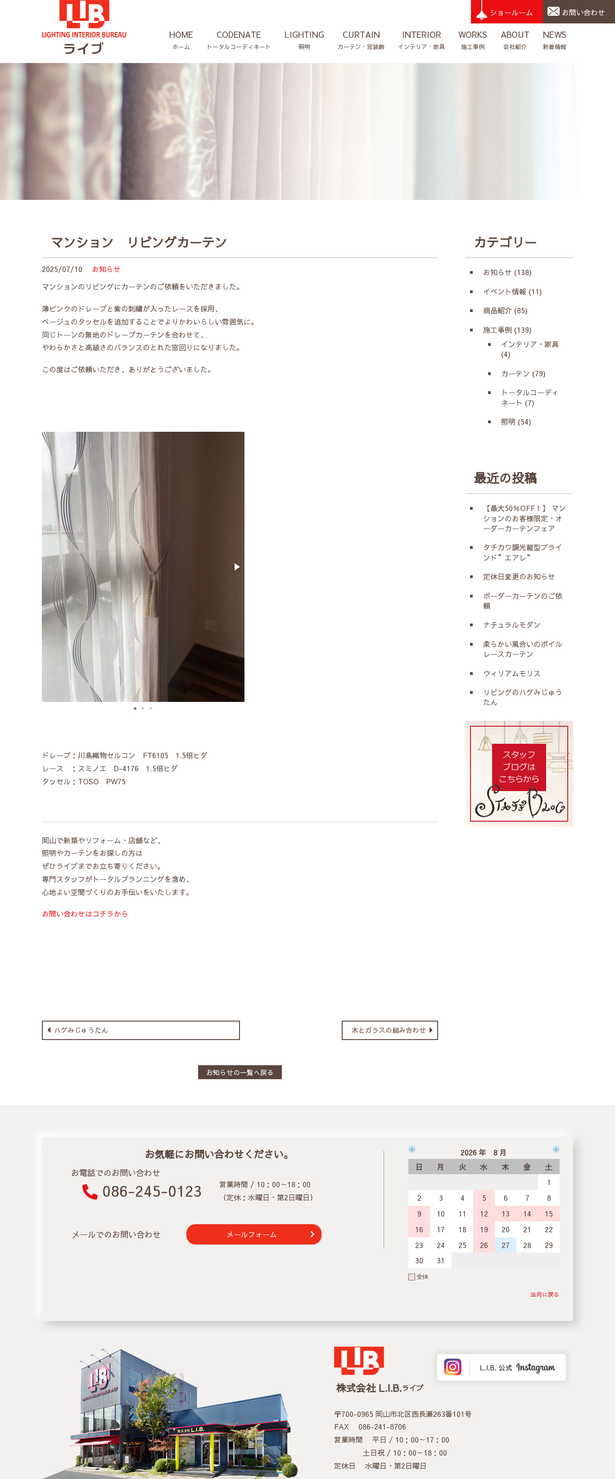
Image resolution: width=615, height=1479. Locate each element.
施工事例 (472, 40)
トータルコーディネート (239, 40)
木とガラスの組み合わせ (390, 1030)
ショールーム (511, 12)
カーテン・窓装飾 (361, 40)
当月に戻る (545, 1294)
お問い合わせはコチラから (85, 913)
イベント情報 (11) (512, 291)
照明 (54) (516, 421)
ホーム (181, 40)
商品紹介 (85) (505, 310)
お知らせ (106, 269)
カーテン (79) (523, 373)
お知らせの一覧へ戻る (240, 1072)
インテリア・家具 (421, 40)
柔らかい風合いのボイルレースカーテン (522, 649)
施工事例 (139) (507, 330)
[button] (236, 567)
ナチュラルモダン (512, 624)
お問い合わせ (583, 12)
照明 (304, 40)
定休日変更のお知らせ (519, 576)
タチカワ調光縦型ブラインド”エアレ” (522, 552)
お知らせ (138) (507, 272)
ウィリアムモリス (515, 673)
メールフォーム (251, 1234)
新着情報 (554, 40)
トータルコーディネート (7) (530, 397)
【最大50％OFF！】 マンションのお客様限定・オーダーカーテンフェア (524, 518)
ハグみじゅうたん (80, 1030)
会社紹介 (515, 40)
